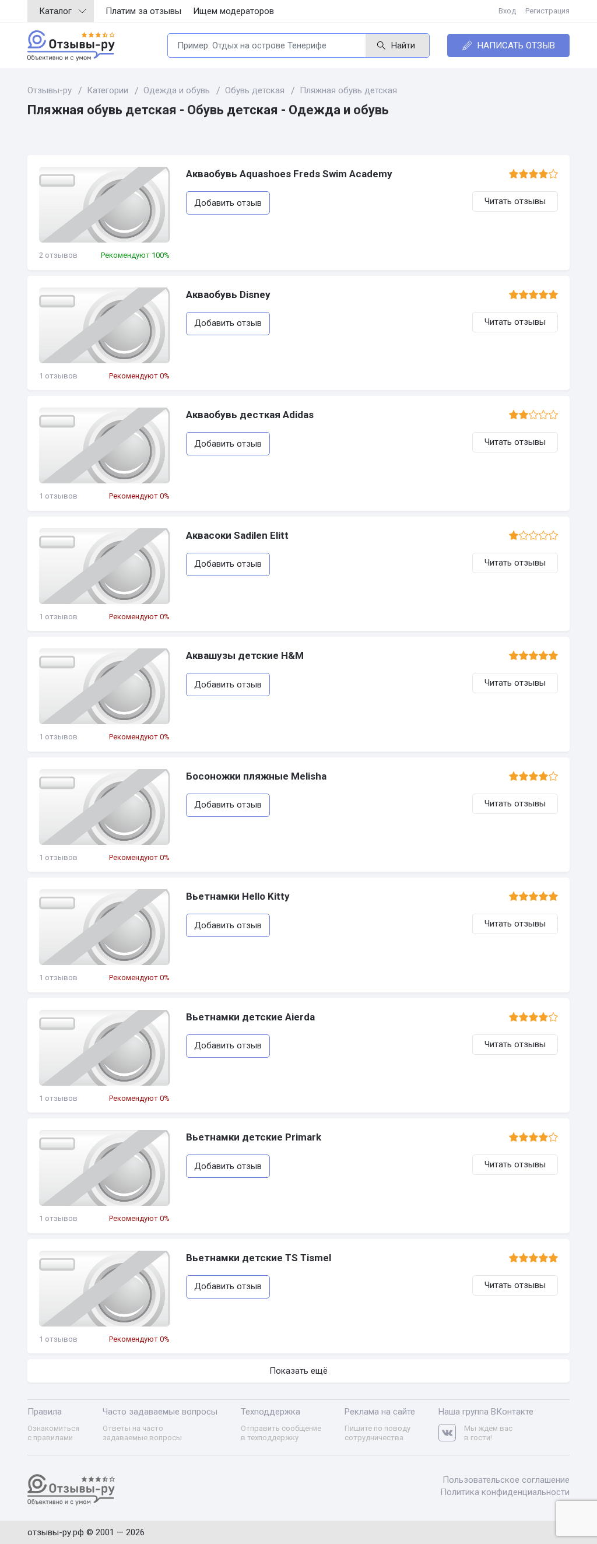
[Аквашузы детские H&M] (104, 686)
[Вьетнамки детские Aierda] (104, 1048)
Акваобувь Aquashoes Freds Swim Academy (289, 174)
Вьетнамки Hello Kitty (238, 896)
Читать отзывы (515, 201)
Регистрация (547, 10)
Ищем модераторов (233, 11)
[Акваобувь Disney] (104, 325)
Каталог (55, 11)
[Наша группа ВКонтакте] (451, 1433)
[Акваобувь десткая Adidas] (104, 445)
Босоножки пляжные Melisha (256, 776)
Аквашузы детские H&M (245, 655)
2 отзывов (58, 255)
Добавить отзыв (228, 203)
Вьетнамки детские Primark (253, 1137)
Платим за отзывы (143, 11)
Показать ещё (298, 1371)
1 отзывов (58, 375)
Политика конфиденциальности (505, 1492)
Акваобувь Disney (228, 294)
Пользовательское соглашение (506, 1480)
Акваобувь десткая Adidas (250, 414)
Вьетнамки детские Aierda (250, 1017)
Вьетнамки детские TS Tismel (258, 1258)
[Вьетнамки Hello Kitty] (104, 927)
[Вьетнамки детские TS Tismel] (104, 1289)
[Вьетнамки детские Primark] (104, 1168)
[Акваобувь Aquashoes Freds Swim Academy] (104, 205)
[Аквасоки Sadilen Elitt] (104, 566)
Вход (507, 10)
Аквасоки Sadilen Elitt (237, 535)
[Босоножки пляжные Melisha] (104, 807)
